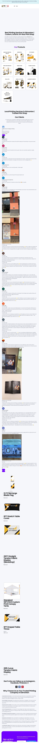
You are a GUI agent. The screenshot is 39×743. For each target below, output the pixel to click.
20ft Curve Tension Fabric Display (10, 670)
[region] (19, 20)
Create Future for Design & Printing (8, 128)
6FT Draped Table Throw (12, 628)
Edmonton (29, 36)
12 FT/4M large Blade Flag (10, 494)
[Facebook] (19, 687)
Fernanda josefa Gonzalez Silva (7, 179)
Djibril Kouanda (4, 139)
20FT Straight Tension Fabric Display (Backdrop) (10, 559)
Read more (6, 497)
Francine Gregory (5, 410)
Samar (3, 156)
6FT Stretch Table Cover (12, 517)
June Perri (3, 255)
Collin (3, 342)
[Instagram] (16, 687)
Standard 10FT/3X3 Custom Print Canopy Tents (12, 603)
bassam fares (4, 147)
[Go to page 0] (3, 471)
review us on (4, 133)
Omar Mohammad (5, 164)
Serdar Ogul (4, 305)
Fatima (3, 321)
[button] (3, 20)
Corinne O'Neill (4, 187)
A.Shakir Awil (4, 172)
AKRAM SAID (4, 290)
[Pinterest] (22, 687)
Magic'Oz (3, 429)
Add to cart (6, 632)
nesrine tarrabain (5, 272)
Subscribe (31, 741)
